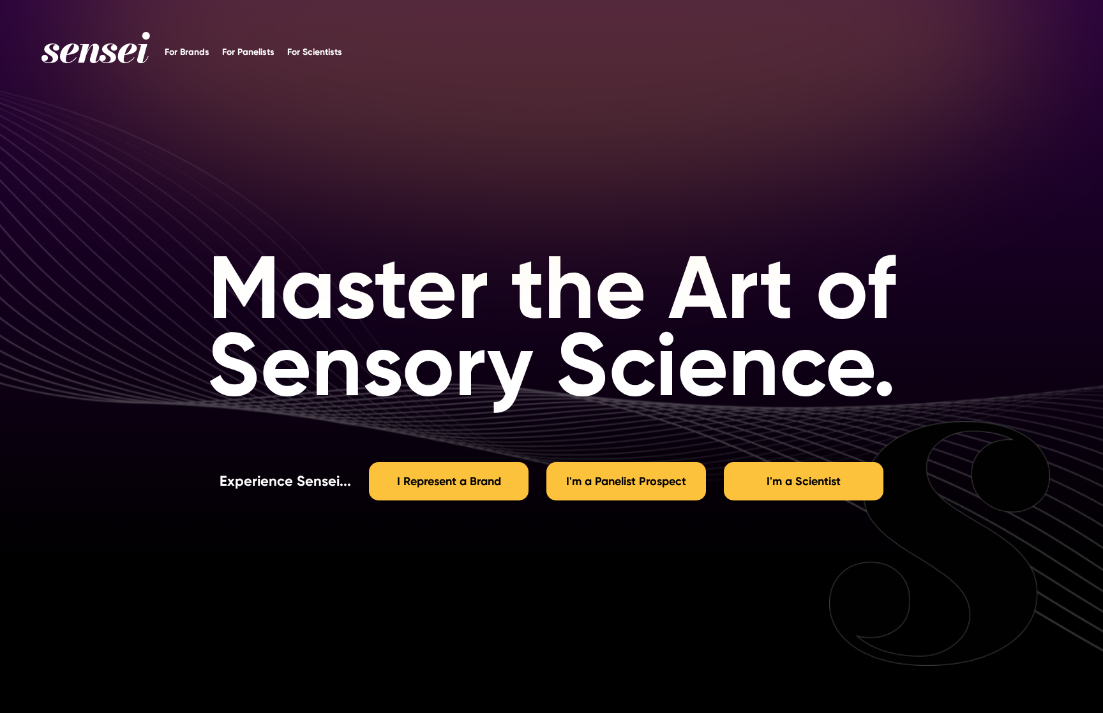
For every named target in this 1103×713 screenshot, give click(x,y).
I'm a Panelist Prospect (626, 481)
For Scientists (314, 50)
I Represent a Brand (449, 481)
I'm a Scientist (804, 481)
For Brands (187, 50)
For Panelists (248, 50)
